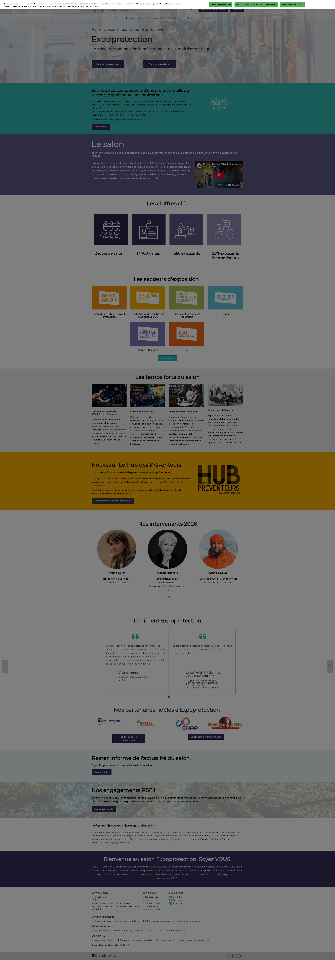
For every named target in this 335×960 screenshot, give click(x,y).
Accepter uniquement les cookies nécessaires (256, 5)
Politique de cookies (89, 6)
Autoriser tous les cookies (292, 5)
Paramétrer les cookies (221, 5)
